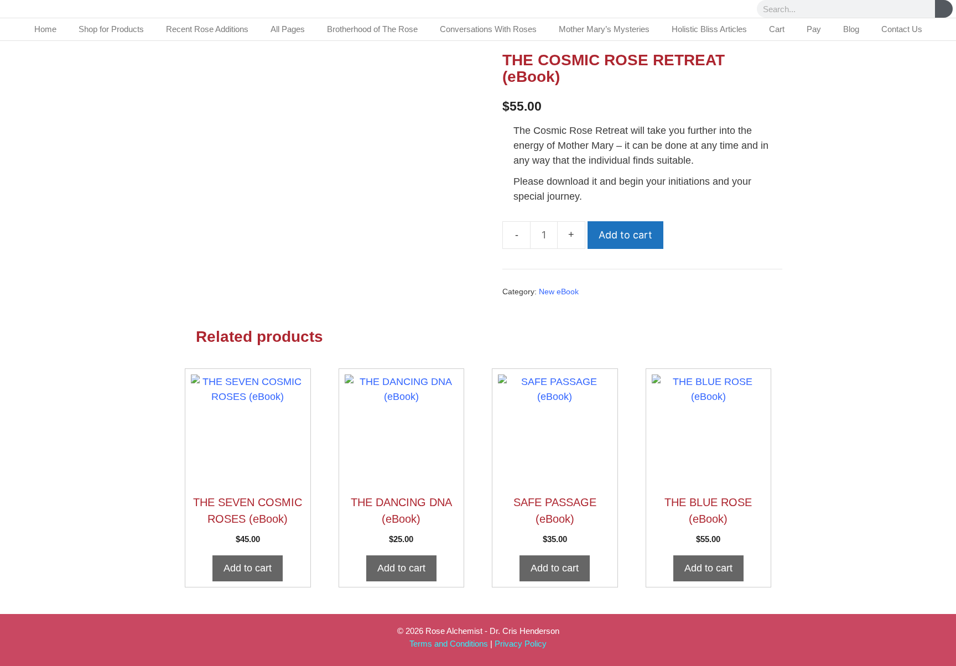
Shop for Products (111, 29)
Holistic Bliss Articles (709, 29)
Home (45, 29)
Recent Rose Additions (207, 29)
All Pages (288, 29)
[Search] (944, 9)
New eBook (559, 291)
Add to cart (625, 235)
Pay (814, 29)
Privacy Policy (521, 643)
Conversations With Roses (488, 29)
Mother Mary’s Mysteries (604, 29)
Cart (776, 29)
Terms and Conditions (448, 643)
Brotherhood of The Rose (372, 29)
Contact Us (901, 29)
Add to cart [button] (248, 568)
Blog (851, 29)
